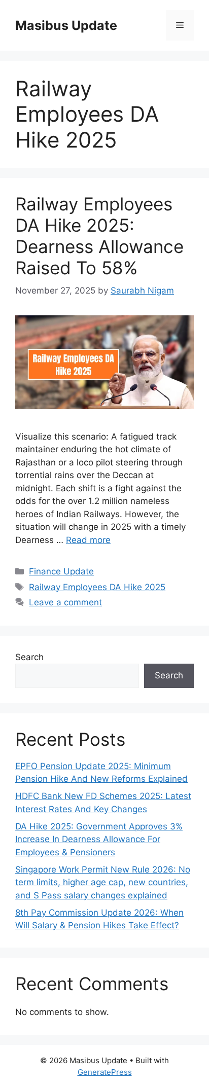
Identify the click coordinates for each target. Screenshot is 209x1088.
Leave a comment (65, 602)
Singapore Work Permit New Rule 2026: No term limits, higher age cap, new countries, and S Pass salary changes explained (102, 882)
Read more (88, 540)
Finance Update (61, 571)
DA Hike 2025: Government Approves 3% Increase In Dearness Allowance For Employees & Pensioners (99, 839)
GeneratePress (105, 1072)
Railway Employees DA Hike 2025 (97, 587)
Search (29, 657)
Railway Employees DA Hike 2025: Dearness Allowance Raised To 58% (99, 235)
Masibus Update (66, 25)
